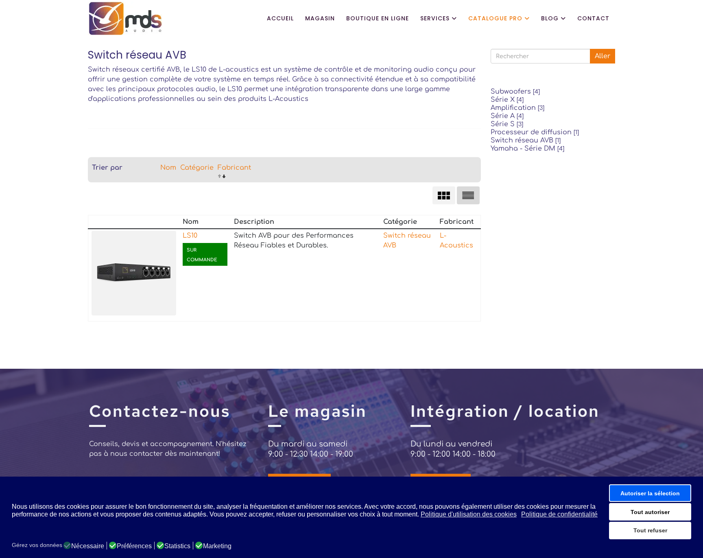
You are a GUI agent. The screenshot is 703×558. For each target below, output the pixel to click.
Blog (550, 18)
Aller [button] (602, 56)
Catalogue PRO (495, 18)
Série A (507, 116)
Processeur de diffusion (535, 132)
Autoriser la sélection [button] (650, 493)
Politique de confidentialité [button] (559, 514)
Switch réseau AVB (526, 140)
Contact (593, 18)
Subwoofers (515, 91)
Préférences (134, 546)
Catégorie (197, 167)
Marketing (217, 546)
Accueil (280, 18)
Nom (168, 167)
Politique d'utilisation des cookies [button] (469, 514)
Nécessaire (87, 546)
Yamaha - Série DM (527, 148)
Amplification (517, 108)
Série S (507, 124)
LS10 (190, 235)
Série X (507, 99)
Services (435, 18)
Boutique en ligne (377, 18)
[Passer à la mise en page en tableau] (468, 195)
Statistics (177, 546)
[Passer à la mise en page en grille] (443, 195)
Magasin (320, 18)
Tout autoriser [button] (650, 512)
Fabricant (234, 167)
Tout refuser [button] (650, 530)
